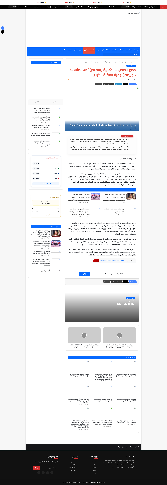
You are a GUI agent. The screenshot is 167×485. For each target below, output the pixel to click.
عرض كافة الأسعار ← (46, 183)
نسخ (96, 260)
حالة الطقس (73, 464)
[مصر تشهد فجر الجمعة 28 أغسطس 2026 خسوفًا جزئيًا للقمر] (125, 392)
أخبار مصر (93, 464)
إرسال (36, 468)
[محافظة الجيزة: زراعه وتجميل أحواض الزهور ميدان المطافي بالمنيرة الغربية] (125, 413)
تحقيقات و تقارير (89, 50)
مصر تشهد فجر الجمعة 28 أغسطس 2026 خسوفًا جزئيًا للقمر (126, 400)
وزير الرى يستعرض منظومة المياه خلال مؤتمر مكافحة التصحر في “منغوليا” (79, 375)
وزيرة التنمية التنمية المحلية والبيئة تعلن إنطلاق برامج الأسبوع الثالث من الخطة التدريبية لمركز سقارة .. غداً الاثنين (101, 422)
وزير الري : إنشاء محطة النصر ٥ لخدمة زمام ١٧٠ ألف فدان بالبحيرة (41, 253)
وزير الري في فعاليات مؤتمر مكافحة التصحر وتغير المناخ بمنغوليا (103, 400)
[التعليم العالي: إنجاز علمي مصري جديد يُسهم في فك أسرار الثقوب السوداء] (56, 143)
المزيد (63, 50)
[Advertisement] (83, 34)
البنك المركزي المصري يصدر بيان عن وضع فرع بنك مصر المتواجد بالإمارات (114, 6)
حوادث (98, 50)
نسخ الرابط (84, 274)
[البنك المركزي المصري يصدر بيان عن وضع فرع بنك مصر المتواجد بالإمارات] (56, 135)
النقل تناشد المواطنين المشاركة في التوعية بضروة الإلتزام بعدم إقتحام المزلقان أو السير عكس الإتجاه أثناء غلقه (79, 197)
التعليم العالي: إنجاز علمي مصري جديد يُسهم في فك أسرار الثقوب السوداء (57, 6)
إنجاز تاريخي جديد (126, 303)
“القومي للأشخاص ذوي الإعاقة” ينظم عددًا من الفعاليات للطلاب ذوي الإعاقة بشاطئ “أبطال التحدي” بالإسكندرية (79, 212)
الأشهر (37, 102)
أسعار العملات (72, 467)
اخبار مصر (129, 50)
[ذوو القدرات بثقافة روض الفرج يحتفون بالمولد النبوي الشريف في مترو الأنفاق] (125, 367)
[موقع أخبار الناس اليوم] (134, 13)
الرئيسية (136, 50)
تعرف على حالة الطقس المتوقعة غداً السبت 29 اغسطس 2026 (41, 126)
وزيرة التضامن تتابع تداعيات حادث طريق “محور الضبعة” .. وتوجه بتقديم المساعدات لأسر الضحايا (41, 110)
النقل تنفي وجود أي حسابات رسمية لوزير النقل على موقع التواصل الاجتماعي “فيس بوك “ (78, 401)
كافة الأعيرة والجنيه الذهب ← (46, 215)
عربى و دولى (78, 50)
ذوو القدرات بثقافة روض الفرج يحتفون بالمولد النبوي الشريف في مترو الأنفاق (126, 375)
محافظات (114, 50)
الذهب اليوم (73, 470)
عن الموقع (73, 461)
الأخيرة (55, 102)
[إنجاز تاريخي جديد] (56, 272)
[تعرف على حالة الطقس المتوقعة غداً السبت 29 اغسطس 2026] (56, 128)
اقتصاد (122, 50)
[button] (100, 17)
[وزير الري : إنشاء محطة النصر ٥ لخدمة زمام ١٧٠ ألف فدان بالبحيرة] (131, 211)
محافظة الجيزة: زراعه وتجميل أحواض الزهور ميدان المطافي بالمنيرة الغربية (126, 422)
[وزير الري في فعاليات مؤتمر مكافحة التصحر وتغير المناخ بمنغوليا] (101, 392)
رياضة (108, 50)
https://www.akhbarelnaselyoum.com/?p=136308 (112, 260)
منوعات (70, 50)
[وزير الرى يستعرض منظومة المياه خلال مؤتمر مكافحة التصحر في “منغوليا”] (78, 367)
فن (103, 50)
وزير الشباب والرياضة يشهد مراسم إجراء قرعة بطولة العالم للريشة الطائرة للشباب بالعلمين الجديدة (41, 119)
